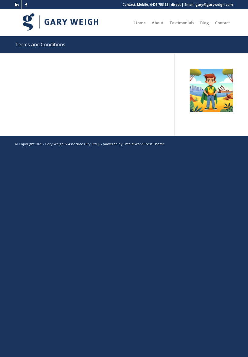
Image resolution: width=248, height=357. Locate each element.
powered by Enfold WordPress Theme (134, 144)
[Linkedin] (16, 4)
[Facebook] (26, 4)
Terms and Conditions (40, 44)
